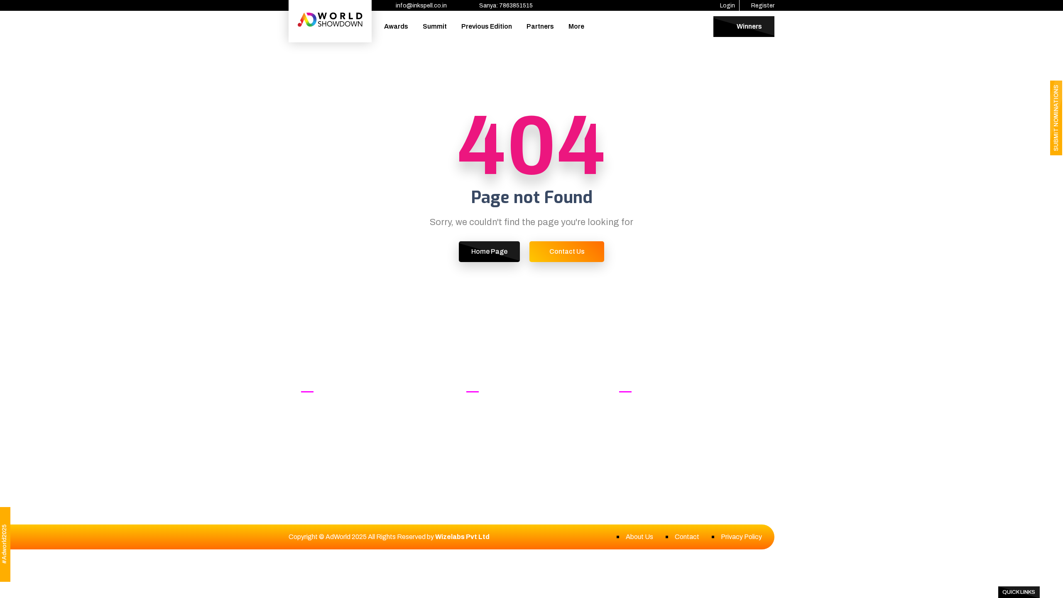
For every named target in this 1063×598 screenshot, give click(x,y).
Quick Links (1018, 592)
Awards (396, 26)
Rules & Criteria (332, 442)
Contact (687, 536)
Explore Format (497, 413)
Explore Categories (337, 413)
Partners (540, 26)
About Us (639, 536)
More (576, 26)
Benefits (487, 427)
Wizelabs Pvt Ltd (462, 536)
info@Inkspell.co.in (669, 424)
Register (762, 5)
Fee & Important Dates (343, 456)
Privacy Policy (741, 536)
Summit (435, 26)
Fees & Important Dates (510, 442)
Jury (315, 427)
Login (727, 5)
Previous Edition (486, 26)
